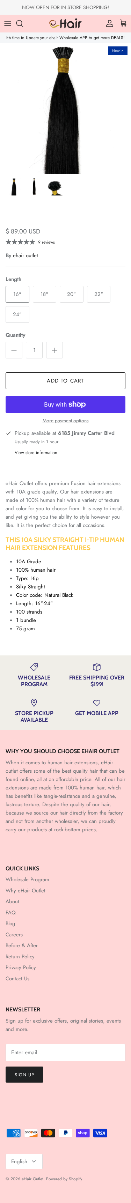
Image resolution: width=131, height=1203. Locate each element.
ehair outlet (25, 255)
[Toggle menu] (7, 23)
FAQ (11, 912)
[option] (65, 108)
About (12, 901)
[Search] (23, 23)
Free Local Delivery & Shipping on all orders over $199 (65, 10)
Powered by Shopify (64, 1179)
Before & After (22, 945)
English (19, 1161)
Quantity (15, 335)
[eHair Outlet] (65, 23)
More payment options (66, 421)
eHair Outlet (32, 1179)
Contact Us (17, 978)
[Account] (108, 23)
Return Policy (20, 956)
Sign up (24, 1074)
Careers (14, 934)
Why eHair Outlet (25, 890)
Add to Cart (65, 381)
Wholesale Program (27, 879)
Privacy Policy (21, 967)
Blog (10, 923)
